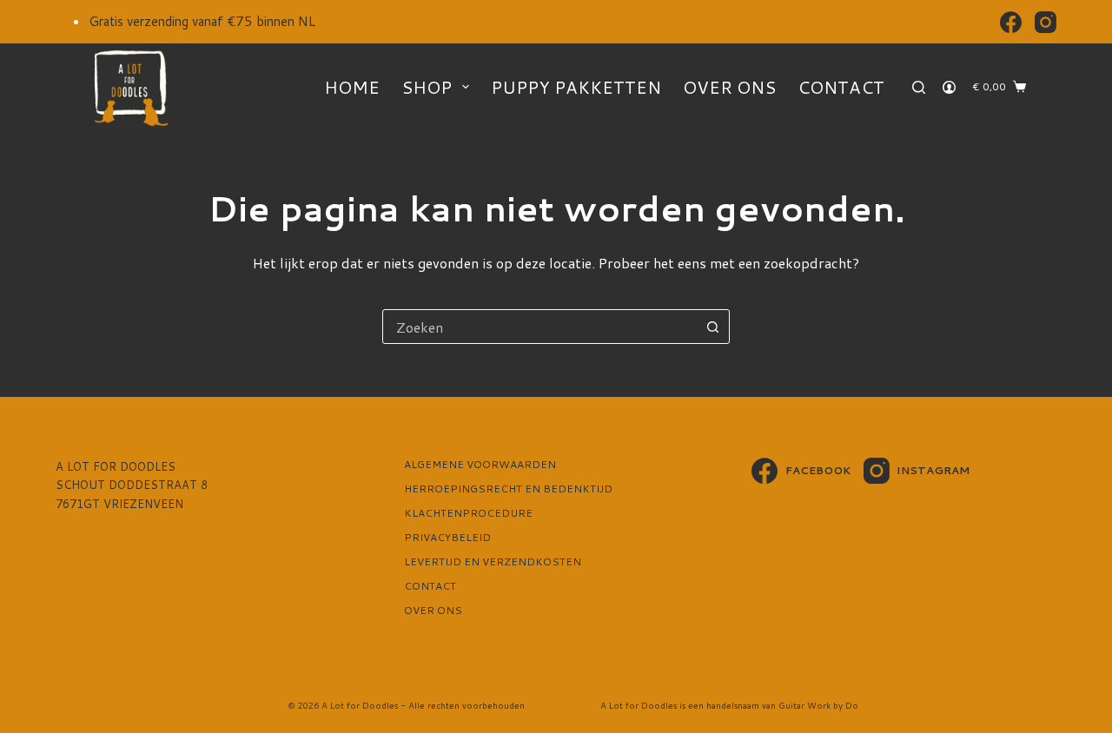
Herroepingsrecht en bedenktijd (508, 489)
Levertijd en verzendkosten (492, 562)
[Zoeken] (918, 87)
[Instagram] (1045, 22)
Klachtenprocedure (468, 513)
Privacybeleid (447, 538)
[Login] (949, 87)
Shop (426, 87)
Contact (841, 87)
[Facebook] (1011, 22)
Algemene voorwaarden (480, 465)
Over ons (729, 87)
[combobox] (539, 326)
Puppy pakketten (576, 87)
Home (352, 87)
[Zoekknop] (712, 326)
